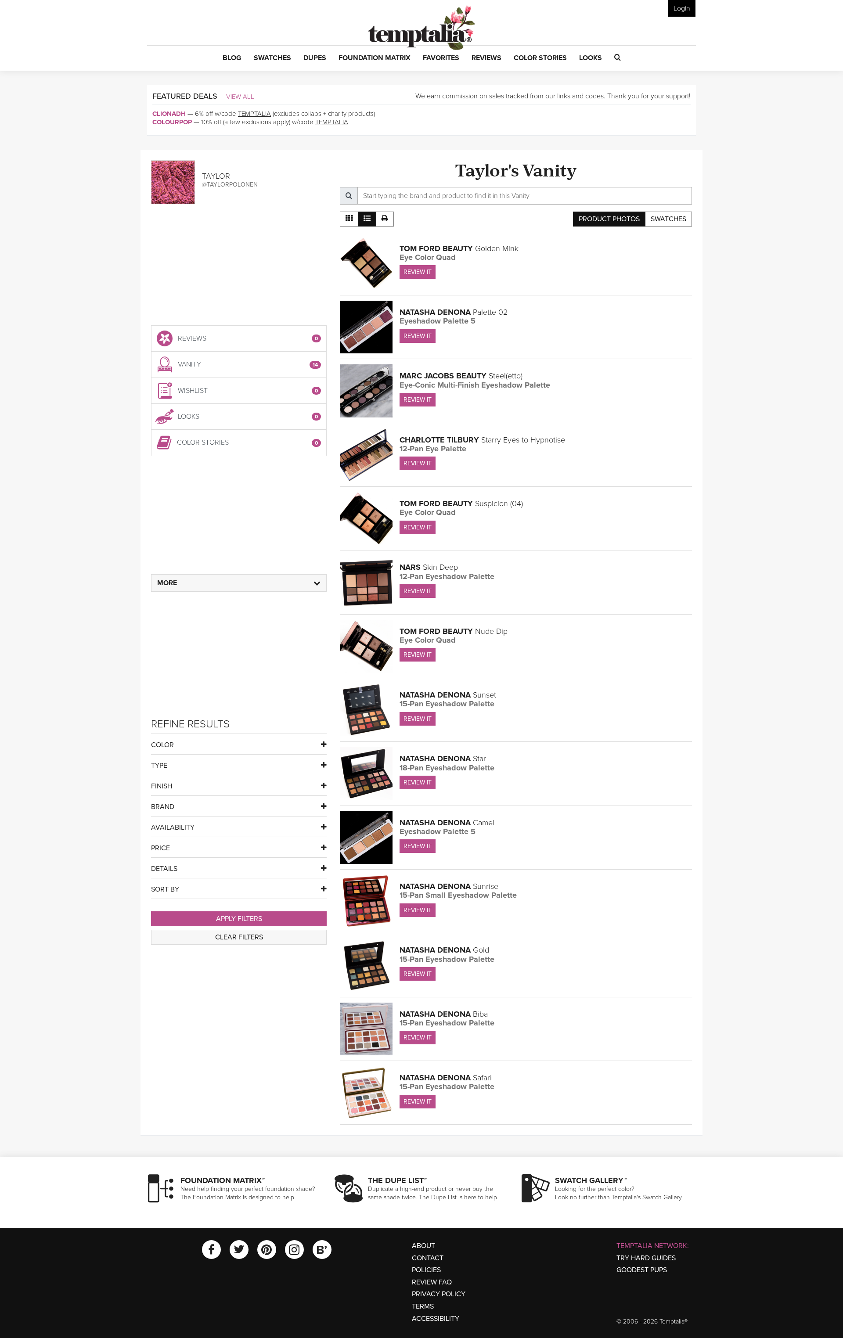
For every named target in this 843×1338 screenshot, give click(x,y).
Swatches (668, 219)
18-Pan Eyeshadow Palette (447, 768)
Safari (446, 1078)
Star (443, 758)
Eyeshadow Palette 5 (438, 321)
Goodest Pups (641, 1270)
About (423, 1245)
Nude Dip (454, 631)
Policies (426, 1270)
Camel (447, 822)
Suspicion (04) (461, 503)
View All (240, 97)
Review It (417, 272)
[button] (232, 58)
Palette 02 (454, 312)
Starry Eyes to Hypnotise (482, 440)
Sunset (448, 695)
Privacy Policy (438, 1294)
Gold (444, 950)
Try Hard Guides (646, 1258)
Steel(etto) (461, 376)
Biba (444, 1014)
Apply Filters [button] (239, 918)
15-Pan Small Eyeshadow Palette (458, 895)
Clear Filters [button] (239, 937)
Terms (423, 1306)
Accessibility (435, 1318)
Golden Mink (459, 248)
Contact (427, 1258)
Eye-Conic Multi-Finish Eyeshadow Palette (475, 385)
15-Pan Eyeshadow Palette (447, 704)
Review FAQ (432, 1282)
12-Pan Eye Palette (433, 448)
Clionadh (169, 114)
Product (609, 219)
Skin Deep (429, 567)
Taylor (216, 176)
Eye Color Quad (428, 257)
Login (682, 8)
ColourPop (172, 122)
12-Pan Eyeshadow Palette (447, 576)
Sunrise (449, 886)
